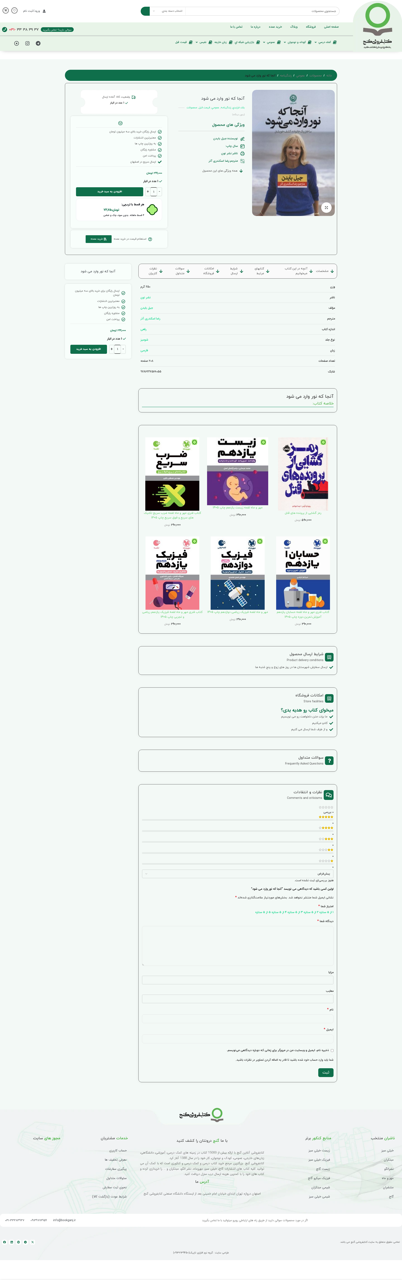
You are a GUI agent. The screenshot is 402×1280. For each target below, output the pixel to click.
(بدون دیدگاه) (238, 114)
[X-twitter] (32, 1242)
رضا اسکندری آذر (150, 318)
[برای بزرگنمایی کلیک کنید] (326, 207)
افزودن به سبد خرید (109, 192)
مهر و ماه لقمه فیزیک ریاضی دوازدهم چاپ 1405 (237, 612)
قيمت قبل (204, 107)
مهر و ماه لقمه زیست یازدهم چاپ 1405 (238, 508)
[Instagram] (27, 43)
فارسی (144, 350)
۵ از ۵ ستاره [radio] (263, 912)
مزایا (331, 972)
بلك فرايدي (238, 107)
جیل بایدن (146, 308)
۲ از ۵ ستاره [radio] (311, 912)
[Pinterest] (18, 1242)
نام (330, 1009)
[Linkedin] (11, 1242)
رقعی (143, 329)
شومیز (144, 339)
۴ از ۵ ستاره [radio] (279, 912)
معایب (330, 991)
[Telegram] (38, 43)
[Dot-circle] (17, 43)
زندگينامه (286, 76)
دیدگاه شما (325, 921)
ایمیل (329, 1029)
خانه (329, 76)
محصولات (315, 76)
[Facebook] (4, 1242)
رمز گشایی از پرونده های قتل (303, 513)
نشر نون (145, 297)
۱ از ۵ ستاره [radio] (326, 912)
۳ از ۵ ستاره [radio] (295, 912)
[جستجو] (145, 11)
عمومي (300, 76)
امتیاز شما (326, 906)
